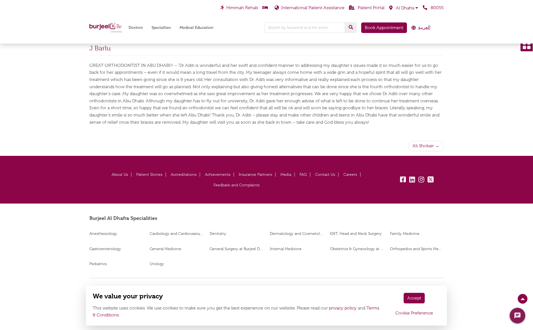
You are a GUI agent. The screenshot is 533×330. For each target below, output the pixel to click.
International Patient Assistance (313, 7)
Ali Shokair (423, 145)
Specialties (161, 27)
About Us (120, 174)
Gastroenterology (105, 249)
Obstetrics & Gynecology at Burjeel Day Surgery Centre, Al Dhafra (357, 249)
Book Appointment (384, 27)
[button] (403, 8)
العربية (424, 27)
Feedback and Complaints (236, 185)
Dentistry (218, 233)
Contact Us (325, 174)
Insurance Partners (255, 174)
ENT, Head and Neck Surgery (356, 233)
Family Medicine (404, 233)
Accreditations (184, 174)
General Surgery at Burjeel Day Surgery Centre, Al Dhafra (236, 249)
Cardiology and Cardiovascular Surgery (176, 233)
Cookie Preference (414, 313)
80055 (436, 7)
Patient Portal (370, 7)
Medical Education (196, 27)
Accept (414, 298)
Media (285, 174)
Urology (157, 264)
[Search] (351, 27)
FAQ (303, 174)
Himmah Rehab (242, 7)
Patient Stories (149, 174)
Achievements (217, 174)
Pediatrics (98, 264)
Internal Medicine (285, 249)
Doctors (136, 27)
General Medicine (165, 249)
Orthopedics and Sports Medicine (417, 249)
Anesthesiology (103, 233)
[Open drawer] (526, 45)
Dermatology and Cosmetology (296, 233)
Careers (350, 174)
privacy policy (343, 308)
